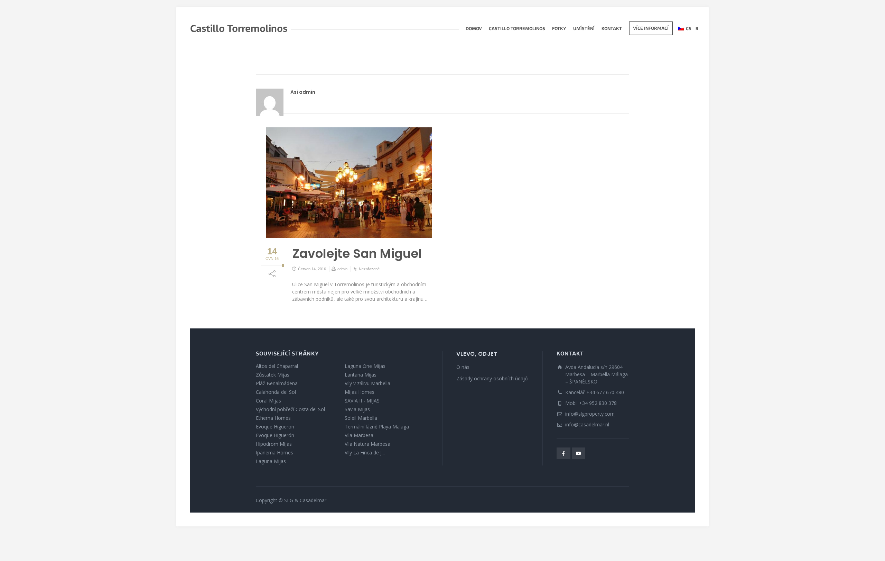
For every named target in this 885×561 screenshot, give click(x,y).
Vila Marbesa (359, 435)
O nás (462, 367)
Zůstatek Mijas (272, 374)
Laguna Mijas (271, 461)
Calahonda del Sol (276, 392)
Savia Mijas (357, 409)
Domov (474, 29)
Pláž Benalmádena (277, 383)
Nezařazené (369, 269)
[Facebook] (563, 453)
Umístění (584, 29)
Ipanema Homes (274, 452)
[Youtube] (579, 453)
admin (342, 269)
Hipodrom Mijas (274, 444)
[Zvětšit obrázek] (349, 182)
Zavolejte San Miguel (357, 253)
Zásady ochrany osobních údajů (492, 378)
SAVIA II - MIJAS (362, 400)
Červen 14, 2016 (312, 269)
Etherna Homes (273, 418)
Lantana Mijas (360, 374)
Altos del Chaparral (277, 366)
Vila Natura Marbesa (367, 444)
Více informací (651, 28)
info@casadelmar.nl (587, 424)
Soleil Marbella (361, 418)
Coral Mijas (268, 400)
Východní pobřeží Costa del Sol (290, 409)
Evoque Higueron (275, 426)
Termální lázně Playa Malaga (377, 426)
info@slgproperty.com (590, 413)
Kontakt (612, 29)
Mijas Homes (359, 392)
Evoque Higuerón (275, 435)
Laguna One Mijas (365, 366)
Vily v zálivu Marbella (367, 383)
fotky (559, 29)
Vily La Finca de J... (365, 452)
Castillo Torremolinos (517, 29)
